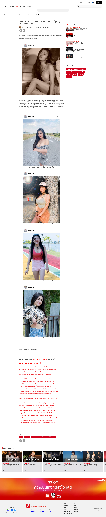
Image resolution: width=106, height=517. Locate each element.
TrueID (7, 2)
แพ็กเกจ (76, 509)
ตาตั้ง (24, 6)
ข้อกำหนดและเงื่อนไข (97, 506)
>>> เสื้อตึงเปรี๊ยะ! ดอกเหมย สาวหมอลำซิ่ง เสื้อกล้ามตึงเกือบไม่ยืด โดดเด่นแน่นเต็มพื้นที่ (35, 386)
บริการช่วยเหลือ (96, 510)
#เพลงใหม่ (75, 74)
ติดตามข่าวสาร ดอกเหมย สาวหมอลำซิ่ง (30, 363)
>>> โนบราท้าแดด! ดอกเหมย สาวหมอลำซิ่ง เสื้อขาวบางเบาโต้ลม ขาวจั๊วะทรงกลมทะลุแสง (36, 415)
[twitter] (15, 510)
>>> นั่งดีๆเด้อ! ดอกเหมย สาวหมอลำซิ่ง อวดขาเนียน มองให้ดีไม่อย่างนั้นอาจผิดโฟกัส (35, 374)
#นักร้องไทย (76, 69)
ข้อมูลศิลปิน (59, 10)
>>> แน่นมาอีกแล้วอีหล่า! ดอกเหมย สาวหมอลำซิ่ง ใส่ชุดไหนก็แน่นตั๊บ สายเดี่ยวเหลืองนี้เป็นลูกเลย (37, 422)
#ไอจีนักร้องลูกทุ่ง (52, 436)
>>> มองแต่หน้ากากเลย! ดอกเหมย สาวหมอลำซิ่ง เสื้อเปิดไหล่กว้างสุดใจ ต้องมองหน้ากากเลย (36, 381)
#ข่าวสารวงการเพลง (74, 71)
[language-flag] (92, 2)
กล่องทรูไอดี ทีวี (87, 2)
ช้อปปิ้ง (65, 509)
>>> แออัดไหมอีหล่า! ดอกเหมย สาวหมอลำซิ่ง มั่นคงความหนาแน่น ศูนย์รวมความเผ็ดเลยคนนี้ (36, 384)
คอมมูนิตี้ (76, 511)
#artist (21, 436)
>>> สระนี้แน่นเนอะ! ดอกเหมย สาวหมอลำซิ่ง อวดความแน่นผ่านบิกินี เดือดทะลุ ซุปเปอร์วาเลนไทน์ (37, 388)
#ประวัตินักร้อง (82, 69)
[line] (8, 510)
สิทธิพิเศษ (12, 6)
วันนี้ (5, 6)
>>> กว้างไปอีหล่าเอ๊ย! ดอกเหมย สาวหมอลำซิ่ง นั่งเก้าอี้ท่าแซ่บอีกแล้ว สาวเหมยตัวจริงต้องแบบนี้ (37, 379)
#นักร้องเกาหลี (68, 77)
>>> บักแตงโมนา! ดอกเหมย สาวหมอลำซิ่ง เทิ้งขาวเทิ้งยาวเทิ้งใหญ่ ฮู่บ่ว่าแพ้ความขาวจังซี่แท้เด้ (36, 405)
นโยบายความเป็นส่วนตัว (97, 508)
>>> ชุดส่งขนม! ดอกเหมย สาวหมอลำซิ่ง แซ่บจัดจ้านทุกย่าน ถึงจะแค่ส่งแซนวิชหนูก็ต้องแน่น (36, 396)
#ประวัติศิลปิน (82, 71)
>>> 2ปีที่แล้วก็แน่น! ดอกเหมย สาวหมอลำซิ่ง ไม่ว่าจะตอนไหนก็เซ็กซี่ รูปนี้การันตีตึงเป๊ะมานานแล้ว (37, 367)
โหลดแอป (80, 2)
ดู (74, 503)
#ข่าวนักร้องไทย (27, 436)
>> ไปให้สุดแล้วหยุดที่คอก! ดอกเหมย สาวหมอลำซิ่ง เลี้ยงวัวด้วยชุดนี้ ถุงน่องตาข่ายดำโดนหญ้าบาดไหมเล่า (39, 403)
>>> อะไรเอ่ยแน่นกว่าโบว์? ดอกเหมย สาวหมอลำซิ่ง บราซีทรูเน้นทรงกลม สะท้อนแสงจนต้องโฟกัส (37, 369)
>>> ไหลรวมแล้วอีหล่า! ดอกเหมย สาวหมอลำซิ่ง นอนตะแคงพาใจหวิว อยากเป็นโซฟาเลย (35, 393)
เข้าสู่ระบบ (99, 2)
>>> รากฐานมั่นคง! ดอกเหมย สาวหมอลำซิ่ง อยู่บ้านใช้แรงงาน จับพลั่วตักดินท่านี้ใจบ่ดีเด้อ (36, 408)
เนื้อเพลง (66, 10)
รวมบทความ (46, 10)
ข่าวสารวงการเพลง (12, 14)
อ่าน (17, 6)
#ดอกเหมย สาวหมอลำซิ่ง (36, 436)
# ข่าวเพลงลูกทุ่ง (76, 27)
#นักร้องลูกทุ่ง (44, 436)
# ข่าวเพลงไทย (76, 34)
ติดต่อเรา (94, 513)
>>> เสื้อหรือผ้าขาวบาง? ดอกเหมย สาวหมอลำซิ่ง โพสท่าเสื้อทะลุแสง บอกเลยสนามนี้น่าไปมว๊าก (37, 410)
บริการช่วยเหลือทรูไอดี (68, 513)
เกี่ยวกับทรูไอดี (96, 503)
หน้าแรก (40, 10)
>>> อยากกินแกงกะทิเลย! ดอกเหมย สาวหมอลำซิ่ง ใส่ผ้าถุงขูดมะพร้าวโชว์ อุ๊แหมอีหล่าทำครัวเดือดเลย (38, 398)
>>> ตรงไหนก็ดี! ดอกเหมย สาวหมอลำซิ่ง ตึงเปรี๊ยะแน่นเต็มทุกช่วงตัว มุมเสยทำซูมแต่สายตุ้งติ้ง (37, 372)
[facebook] (12, 510)
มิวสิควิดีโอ (53, 10)
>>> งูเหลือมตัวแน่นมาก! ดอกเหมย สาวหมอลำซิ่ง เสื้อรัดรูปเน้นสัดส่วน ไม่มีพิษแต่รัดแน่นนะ (36, 413)
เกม (20, 6)
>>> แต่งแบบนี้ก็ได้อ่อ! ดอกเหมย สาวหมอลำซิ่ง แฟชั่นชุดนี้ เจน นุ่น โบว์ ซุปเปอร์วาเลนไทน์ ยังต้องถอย (38, 391)
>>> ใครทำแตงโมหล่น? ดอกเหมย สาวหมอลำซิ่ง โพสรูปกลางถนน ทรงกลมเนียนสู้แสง (35, 420)
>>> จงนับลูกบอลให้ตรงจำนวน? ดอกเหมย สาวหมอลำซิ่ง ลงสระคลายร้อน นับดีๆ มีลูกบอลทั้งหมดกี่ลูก (38, 418)
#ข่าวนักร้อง (81, 74)
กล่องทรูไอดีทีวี (67, 511)
